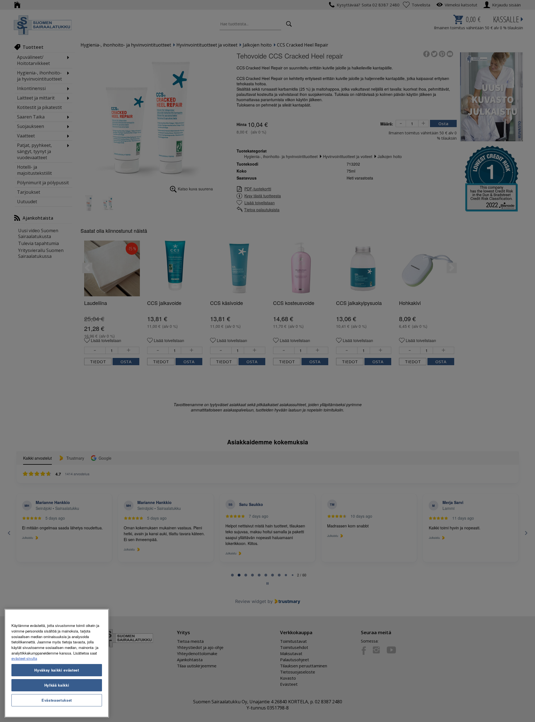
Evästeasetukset (57, 700)
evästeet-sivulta (24, 658)
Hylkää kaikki (56, 685)
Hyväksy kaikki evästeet (56, 670)
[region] (56, 663)
